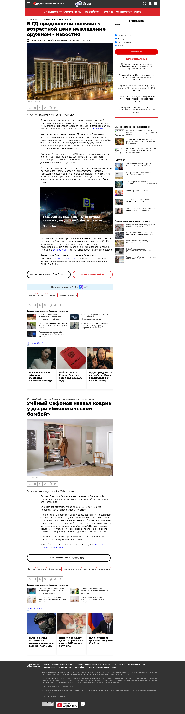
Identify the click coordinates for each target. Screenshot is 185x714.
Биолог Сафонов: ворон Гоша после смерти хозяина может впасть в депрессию (51, 591)
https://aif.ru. (50, 692)
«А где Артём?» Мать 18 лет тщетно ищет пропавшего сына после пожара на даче (141, 150)
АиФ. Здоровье (124, 42)
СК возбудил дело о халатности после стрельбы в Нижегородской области (94, 317)
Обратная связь (48, 667)
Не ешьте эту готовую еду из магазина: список (138, 241)
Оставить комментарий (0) (92, 274)
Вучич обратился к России (137, 191)
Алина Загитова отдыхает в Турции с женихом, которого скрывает (141, 209)
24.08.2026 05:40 (34, 399)
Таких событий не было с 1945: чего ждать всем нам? (141, 258)
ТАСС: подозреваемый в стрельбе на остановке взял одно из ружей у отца (53, 325)
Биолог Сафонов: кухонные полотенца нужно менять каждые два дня (53, 599)
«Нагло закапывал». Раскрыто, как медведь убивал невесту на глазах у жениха (141, 132)
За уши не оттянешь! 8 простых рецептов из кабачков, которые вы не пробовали (142, 141)
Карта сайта (79, 667)
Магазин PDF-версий (136, 664)
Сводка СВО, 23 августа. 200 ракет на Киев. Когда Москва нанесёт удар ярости (136, 99)
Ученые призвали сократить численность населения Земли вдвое (141, 183)
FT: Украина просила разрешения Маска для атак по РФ (140, 200)
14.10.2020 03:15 (33, 19)
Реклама (45, 664)
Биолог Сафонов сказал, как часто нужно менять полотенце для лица (94, 591)
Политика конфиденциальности (53, 696)
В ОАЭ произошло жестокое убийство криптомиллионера (139, 249)
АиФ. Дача (122, 39)
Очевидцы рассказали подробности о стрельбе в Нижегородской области (50, 317)
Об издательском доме (62, 664)
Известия (98, 128)
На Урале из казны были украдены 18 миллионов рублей (142, 225)
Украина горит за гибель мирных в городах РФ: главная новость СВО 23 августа (136, 88)
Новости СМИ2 (35, 343)
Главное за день (124, 35)
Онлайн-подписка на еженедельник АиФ (93, 664)
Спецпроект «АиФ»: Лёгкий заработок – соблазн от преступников (92, 11)
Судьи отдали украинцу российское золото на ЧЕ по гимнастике (141, 165)
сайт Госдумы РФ (34, 101)
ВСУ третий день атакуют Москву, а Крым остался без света (141, 174)
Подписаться (136, 52)
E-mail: (118, 24)
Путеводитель (65, 667)
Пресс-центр (119, 664)
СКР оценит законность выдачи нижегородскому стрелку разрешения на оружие (94, 325)
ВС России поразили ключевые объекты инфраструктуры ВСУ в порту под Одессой (136, 66)
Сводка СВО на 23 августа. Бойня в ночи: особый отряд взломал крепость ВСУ (136, 77)
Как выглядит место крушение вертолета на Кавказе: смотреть (139, 233)
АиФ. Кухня (122, 46)
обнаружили (60, 249)
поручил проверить (65, 258)
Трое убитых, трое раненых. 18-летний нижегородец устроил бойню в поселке (72, 218)
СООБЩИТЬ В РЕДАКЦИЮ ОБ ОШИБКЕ (102, 667)
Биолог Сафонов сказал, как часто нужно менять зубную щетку (93, 599)
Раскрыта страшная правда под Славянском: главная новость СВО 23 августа (136, 109)
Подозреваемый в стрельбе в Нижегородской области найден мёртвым (53, 334)
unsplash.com (32, 477)
